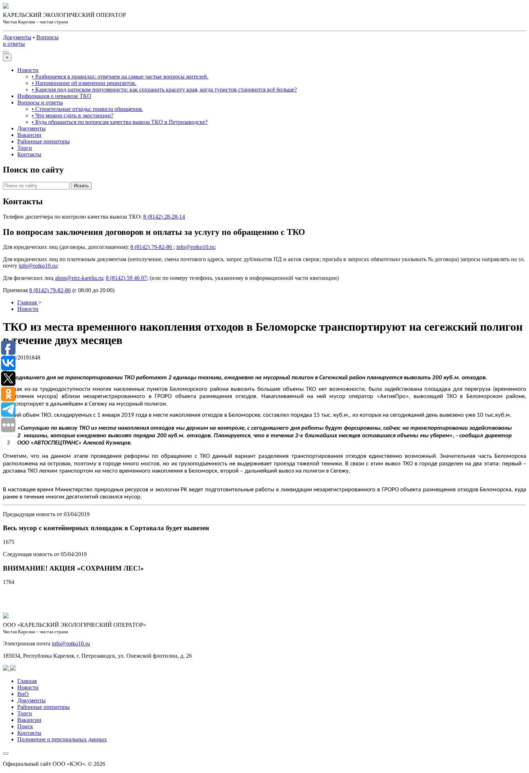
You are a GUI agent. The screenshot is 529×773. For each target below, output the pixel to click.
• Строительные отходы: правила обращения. (87, 109)
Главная (27, 681)
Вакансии (29, 135)
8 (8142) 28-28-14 (164, 217)
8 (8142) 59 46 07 (126, 278)
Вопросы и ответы (40, 102)
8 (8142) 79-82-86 (151, 247)
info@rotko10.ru (195, 247)
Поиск (25, 726)
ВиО (23, 694)
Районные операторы (43, 141)
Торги (24, 148)
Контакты (29, 154)
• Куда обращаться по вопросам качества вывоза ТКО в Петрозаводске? (120, 122)
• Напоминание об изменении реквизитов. (84, 83)
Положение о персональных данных (62, 739)
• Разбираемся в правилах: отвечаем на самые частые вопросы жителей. (120, 76)
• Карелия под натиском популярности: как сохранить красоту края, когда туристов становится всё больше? (164, 89)
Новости (28, 70)
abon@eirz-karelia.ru (79, 278)
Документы (31, 128)
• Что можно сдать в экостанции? (72, 115)
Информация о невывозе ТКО (54, 96)
